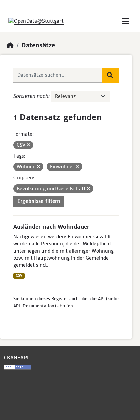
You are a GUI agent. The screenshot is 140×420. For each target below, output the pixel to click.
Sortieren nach (30, 96)
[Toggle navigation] (125, 21)
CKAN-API (16, 358)
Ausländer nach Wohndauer (51, 226)
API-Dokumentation (33, 305)
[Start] (10, 45)
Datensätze (38, 45)
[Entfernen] (28, 145)
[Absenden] (110, 75)
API (101, 298)
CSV (19, 275)
